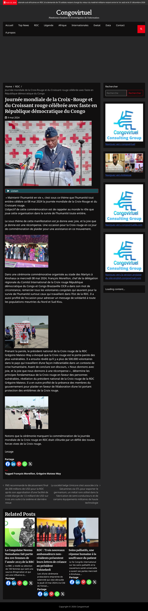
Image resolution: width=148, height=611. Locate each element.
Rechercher (111, 86)
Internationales (80, 25)
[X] (30, 463)
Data (108, 25)
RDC (36, 25)
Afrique (62, 25)
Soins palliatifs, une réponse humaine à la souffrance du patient (82, 554)
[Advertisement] (74, 59)
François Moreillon (24, 473)
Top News (23, 25)
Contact (120, 25)
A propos (10, 32)
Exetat (97, 25)
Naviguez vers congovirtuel (120, 144)
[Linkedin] (13, 463)
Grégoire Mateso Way (48, 473)
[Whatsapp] (24, 463)
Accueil (9, 25)
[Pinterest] (19, 463)
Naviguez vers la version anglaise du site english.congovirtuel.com (123, 276)
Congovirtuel (74, 12)
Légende (48, 25)
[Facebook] (7, 463)
